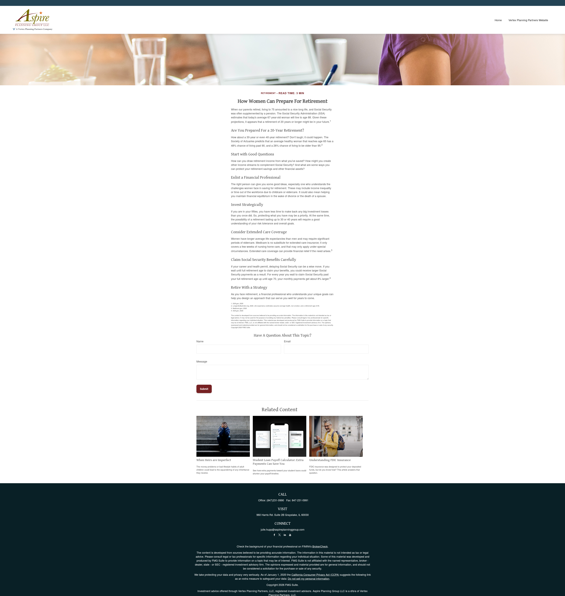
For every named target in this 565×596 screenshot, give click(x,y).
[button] (498, 19)
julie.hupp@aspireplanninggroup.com (282, 529)
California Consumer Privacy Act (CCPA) (315, 574)
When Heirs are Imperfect (213, 460)
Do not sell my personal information (308, 578)
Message (201, 361)
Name (199, 341)
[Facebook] (274, 535)
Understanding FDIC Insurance (330, 460)
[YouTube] (290, 535)
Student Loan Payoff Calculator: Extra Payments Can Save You (278, 462)
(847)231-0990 (275, 500)
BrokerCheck (320, 546)
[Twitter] (280, 535)
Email (287, 341)
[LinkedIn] (285, 535)
